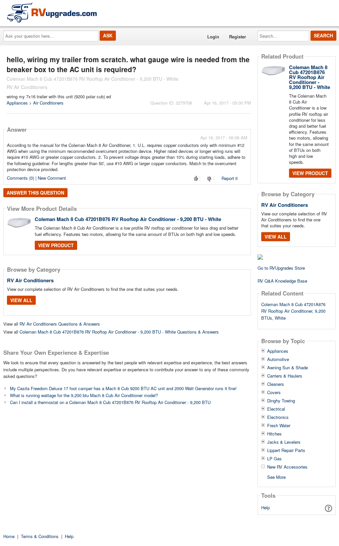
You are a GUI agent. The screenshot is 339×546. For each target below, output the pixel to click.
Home (9, 536)
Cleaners (275, 384)
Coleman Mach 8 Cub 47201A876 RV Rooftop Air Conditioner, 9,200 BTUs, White (293, 311)
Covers (274, 392)
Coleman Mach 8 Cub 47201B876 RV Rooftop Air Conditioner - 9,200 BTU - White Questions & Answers (119, 332)
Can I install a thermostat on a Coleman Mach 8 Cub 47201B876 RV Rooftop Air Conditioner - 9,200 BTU (110, 402)
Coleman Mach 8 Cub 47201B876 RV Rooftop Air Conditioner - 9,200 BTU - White (128, 219)
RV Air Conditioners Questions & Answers (60, 324)
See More (276, 476)
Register (237, 36)
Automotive (278, 359)
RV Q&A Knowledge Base (282, 281)
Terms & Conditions (40, 536)
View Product (56, 245)
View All (21, 300)
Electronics (278, 417)
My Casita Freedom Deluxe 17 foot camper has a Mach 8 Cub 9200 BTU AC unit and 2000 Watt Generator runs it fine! (123, 388)
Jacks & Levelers (284, 442)
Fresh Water (278, 425)
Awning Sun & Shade (287, 367)
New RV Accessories (287, 467)
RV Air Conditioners (30, 280)
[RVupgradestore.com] (52, 12)
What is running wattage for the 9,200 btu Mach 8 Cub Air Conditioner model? (84, 395)
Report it (229, 178)
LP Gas (274, 458)
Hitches (274, 434)
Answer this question (35, 192)
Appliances (17, 103)
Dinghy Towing (281, 400)
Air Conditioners (48, 103)
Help (265, 507)
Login (213, 36)
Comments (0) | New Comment (36, 178)
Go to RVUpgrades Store (281, 268)
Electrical (276, 409)
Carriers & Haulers (284, 376)
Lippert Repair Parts (286, 450)
